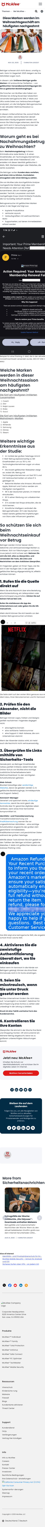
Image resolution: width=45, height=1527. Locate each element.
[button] (42, 11)
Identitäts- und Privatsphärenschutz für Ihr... (22, 1256)
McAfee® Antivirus (10, 1350)
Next (39, 1217)
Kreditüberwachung (9, 821)
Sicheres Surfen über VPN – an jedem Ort (20, 1264)
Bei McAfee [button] (19, 11)
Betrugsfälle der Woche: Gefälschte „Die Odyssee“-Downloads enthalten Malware (21, 1219)
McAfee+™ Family (10, 1341)
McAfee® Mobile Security (13, 1367)
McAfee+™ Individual (11, 1337)
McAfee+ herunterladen (21, 1073)
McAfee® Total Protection (13, 1345)
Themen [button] (6, 11)
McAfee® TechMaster (11, 1363)
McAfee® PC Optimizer (12, 1358)
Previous (5, 1217)
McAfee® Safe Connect (12, 1354)
